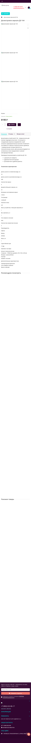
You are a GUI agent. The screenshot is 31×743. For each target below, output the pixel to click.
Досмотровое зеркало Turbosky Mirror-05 (13, 558)
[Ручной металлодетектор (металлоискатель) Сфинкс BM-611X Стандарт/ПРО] (15, 432)
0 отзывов (9, 128)
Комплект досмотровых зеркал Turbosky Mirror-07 (15, 664)
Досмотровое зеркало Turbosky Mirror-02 (13, 593)
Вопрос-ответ (20, 134)
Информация (6, 712)
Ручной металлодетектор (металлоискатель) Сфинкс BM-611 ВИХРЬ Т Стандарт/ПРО (14, 334)
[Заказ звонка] (28, 734)
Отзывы (11, 134)
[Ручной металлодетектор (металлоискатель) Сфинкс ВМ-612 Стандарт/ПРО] (15, 359)
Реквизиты (5, 716)
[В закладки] (28, 25)
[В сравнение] (28, 28)
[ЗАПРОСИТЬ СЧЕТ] (19, 124)
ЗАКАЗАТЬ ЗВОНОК (6, 708)
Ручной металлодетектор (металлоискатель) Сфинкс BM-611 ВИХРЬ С (14, 297)
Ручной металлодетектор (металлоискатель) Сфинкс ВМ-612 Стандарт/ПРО (14, 370)
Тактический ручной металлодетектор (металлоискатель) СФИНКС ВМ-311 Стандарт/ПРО (15, 407)
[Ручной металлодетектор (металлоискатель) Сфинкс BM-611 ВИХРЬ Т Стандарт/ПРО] (15, 322)
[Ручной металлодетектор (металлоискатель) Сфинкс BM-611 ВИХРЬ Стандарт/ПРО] (15, 469)
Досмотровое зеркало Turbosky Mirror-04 (13, 629)
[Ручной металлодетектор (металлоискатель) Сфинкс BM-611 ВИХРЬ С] (15, 285)
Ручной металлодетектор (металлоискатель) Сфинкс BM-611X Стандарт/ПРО (14, 444)
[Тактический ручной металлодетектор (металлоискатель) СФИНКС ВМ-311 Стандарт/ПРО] (15, 395)
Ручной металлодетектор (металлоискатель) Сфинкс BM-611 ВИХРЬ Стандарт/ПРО (14, 481)
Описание (4, 134)
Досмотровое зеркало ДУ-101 (9, 522)
